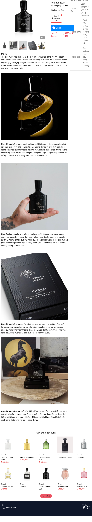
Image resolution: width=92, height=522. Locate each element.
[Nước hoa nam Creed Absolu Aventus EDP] (46, 474)
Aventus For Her (7, 486)
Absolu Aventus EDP (45, 488)
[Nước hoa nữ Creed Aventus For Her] (8, 474)
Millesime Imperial (27, 457)
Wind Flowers (63, 486)
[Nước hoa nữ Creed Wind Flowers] (65, 474)
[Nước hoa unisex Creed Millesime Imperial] (27, 445)
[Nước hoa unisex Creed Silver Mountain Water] (8, 445)
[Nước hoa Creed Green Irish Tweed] (65, 445)
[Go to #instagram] (88, 507)
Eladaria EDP (82, 486)
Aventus (23, 486)
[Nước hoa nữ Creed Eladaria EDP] (84, 474)
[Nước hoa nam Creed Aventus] (27, 474)
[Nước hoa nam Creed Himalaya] (84, 445)
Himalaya (80, 457)
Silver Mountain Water (7, 458)
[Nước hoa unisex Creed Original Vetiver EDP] (46, 445)
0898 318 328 (11, 508)
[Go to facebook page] (83, 507)
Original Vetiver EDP (44, 458)
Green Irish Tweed (65, 457)
